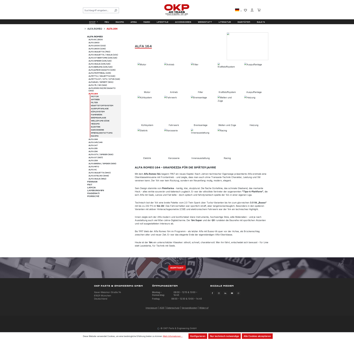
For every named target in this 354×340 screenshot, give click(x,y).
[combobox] (98, 10)
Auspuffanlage (100, 109)
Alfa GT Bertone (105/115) (102, 58)
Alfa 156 (93, 151)
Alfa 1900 (93, 43)
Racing (94, 136)
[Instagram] (219, 293)
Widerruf (204, 307)
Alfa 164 (93, 94)
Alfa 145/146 (95, 142)
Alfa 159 (93, 161)
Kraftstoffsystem (102, 106)
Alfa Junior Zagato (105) (101, 70)
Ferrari (92, 181)
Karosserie (97, 130)
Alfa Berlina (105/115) (100, 67)
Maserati (93, 193)
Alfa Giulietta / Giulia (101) (103, 55)
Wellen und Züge (100, 121)
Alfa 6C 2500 (95, 40)
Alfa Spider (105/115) (99, 61)
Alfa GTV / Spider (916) (100, 154)
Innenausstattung (101, 133)
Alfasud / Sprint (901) (100, 82)
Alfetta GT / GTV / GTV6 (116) (104, 79)
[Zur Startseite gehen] (177, 9)
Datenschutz (172, 307)
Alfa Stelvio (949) (98, 176)
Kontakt (177, 268)
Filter (94, 103)
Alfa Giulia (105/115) (99, 64)
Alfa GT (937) (95, 157)
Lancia (91, 187)
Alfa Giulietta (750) (99, 52)
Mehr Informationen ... (173, 336)
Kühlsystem (98, 112)
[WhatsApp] (238, 293)
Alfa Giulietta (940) (99, 173)
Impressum (151, 307)
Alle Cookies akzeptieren (257, 336)
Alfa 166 (93, 139)
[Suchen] (115, 10)
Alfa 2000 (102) (97, 46)
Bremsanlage (98, 118)
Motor (95, 96)
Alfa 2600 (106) (97, 49)
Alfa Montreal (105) (99, 73)
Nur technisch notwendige (224, 336)
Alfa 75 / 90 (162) (97, 85)
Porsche (93, 196)
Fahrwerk (96, 115)
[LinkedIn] (225, 293)
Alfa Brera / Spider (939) (102, 164)
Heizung (95, 124)
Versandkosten (189, 307)
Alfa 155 (92, 148)
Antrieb (95, 99)
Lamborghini (95, 190)
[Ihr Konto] (252, 10)
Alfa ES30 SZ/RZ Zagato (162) (101, 89)
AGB (161, 307)
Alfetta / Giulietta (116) (101, 76)
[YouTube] (232, 293)
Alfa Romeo (95, 36)
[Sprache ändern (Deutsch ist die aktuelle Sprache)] (238, 10)
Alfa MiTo (93, 167)
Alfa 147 (92, 145)
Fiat (89, 184)
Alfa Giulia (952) (97, 179)
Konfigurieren (197, 336)
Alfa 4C (92, 170)
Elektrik (95, 127)
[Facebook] (212, 293)
